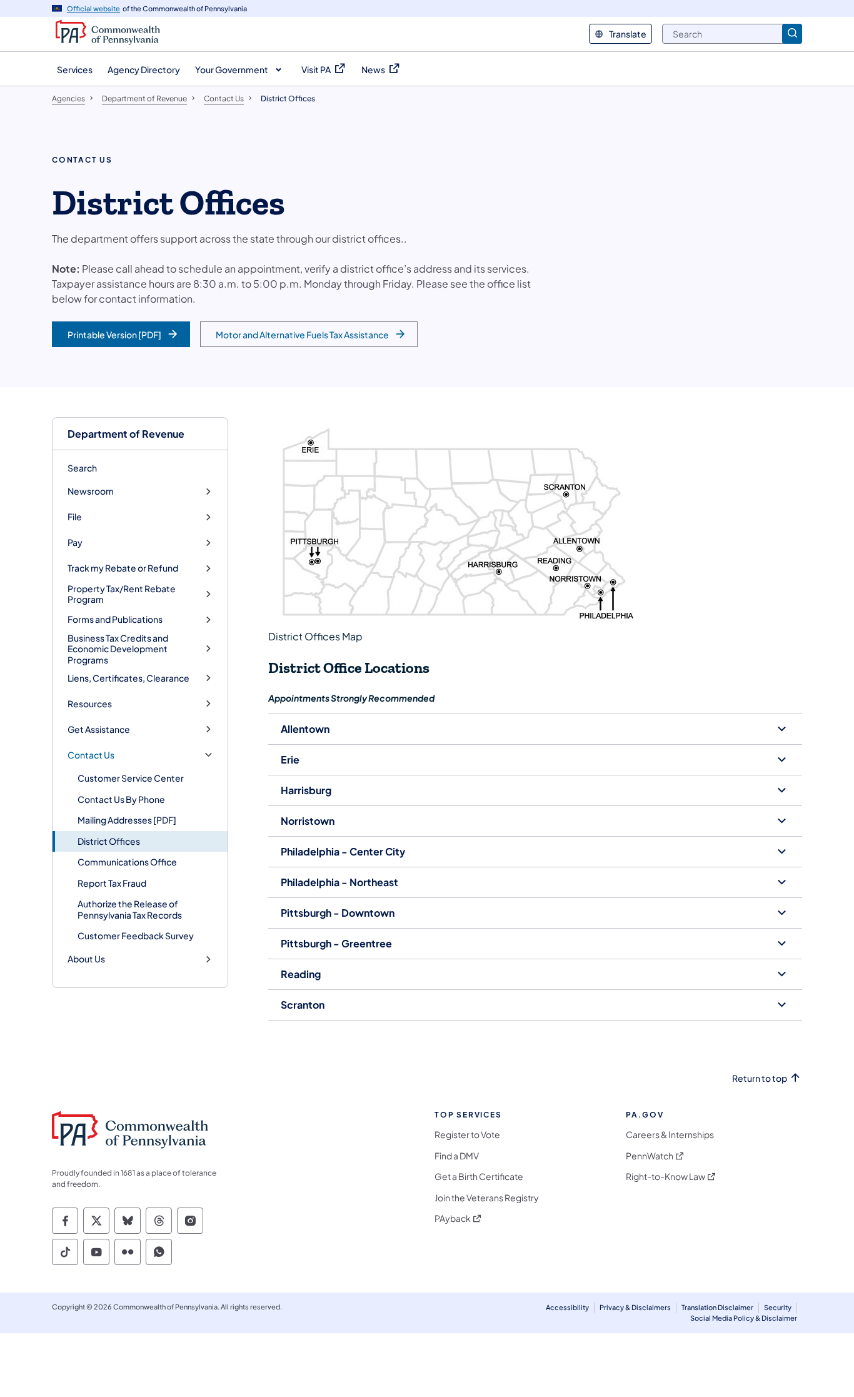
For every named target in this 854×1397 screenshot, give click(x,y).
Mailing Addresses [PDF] (127, 819)
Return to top (759, 1078)
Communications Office (127, 861)
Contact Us (91, 755)
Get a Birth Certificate (479, 1176)
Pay (75, 542)
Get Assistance (99, 729)
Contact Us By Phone (121, 799)
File (75, 517)
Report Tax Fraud (112, 883)
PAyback (453, 1218)
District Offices (109, 841)
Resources (90, 703)
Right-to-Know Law (665, 1176)
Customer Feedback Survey (136, 935)
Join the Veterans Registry (487, 1198)
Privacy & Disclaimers (635, 1307)
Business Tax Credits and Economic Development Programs (118, 649)
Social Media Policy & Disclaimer (743, 1318)
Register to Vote (467, 1134)
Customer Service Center (131, 778)
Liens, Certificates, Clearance (128, 678)
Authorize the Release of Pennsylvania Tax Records (130, 909)
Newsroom (91, 491)
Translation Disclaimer (717, 1307)
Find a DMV (457, 1156)
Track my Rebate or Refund (123, 568)
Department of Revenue (126, 434)
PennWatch (649, 1156)
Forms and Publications (115, 619)
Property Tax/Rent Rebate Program (122, 594)
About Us (86, 959)
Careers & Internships (670, 1134)
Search (82, 467)
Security (777, 1307)
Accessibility (567, 1307)
